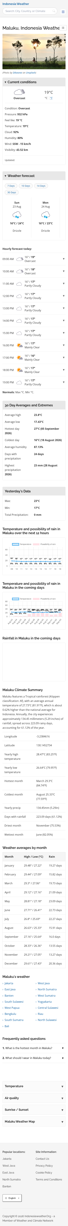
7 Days (11, 185)
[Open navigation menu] (63, 11)
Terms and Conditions (49, 1179)
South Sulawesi (14, 1001)
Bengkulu (10, 1014)
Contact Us (42, 1158)
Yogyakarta (45, 1001)
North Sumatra (47, 989)
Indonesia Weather (15, 3)
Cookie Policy (44, 1172)
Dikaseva (17, 72)
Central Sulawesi (48, 1008)
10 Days (25, 185)
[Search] (54, 11)
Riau (40, 1014)
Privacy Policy (44, 1165)
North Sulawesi (47, 1020)
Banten (9, 995)
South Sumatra (14, 1020)
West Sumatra (46, 995)
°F (51, 98)
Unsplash (30, 72)
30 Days (11, 192)
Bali (7, 1026)
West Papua (12, 1008)
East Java (10, 989)
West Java (44, 983)
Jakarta (9, 983)
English (12, 1198)
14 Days (41, 185)
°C (46, 98)
